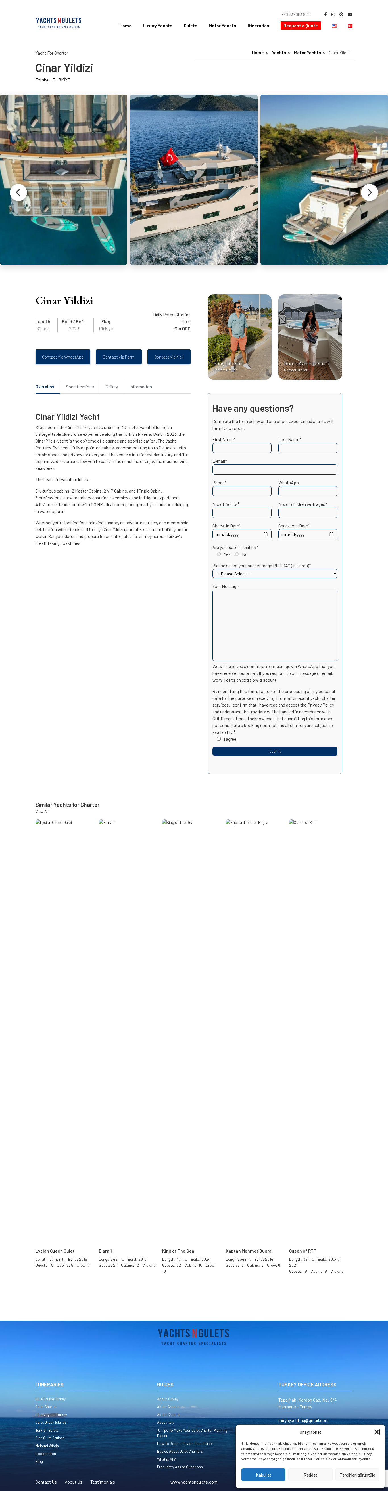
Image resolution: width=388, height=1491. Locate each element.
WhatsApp (288, 482)
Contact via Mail (168, 356)
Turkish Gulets (47, 1430)
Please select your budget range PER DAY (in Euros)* (261, 565)
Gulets (190, 25)
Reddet (310, 1474)
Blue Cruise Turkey (51, 1399)
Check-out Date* (294, 525)
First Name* (224, 439)
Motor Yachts (222, 25)
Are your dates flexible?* (235, 551)
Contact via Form (119, 356)
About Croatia (168, 1414)
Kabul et (263, 1474)
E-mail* (219, 461)
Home (126, 25)
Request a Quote (300, 25)
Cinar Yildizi (340, 52)
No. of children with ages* (302, 504)
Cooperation (46, 1453)
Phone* (219, 482)
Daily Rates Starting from (172, 318)
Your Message (225, 586)
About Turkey (167, 1399)
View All (42, 811)
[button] (376, 1432)
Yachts (279, 52)
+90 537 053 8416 (296, 14)
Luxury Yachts (157, 25)
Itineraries (258, 25)
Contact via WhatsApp (63, 356)
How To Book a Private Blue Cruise (185, 1443)
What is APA (166, 1459)
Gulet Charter (46, 1406)
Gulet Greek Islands (51, 1422)
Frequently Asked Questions (180, 1467)
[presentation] (18, 192)
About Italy (165, 1422)
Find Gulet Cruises (50, 1438)
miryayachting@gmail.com (303, 1420)
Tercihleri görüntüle (357, 1474)
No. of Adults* (225, 504)
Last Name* (289, 439)
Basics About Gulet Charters (180, 1451)
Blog (39, 1461)
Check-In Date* (226, 525)
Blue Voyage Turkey (51, 1414)
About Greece (168, 1406)
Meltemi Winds (47, 1446)
